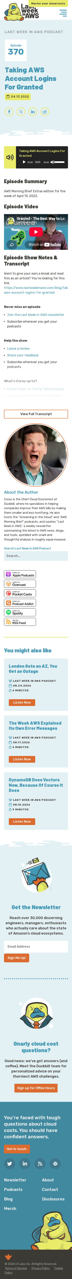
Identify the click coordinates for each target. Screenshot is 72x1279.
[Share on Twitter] (21, 111)
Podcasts (13, 1189)
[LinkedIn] (24, 1163)
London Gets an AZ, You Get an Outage (33, 668)
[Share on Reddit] (44, 111)
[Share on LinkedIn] (32, 111)
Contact (50, 1189)
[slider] (59, 161)
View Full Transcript (36, 414)
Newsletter (15, 1180)
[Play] (24, 162)
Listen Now (22, 702)
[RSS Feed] (40, 1163)
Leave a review (18, 348)
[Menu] (63, 13)
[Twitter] (9, 1163)
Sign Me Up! (17, 958)
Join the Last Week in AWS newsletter (35, 315)
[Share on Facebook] (9, 111)
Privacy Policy (41, 1268)
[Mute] (52, 162)
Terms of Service (16, 1268)
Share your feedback (23, 355)
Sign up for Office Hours (36, 1088)
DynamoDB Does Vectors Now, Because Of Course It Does (36, 785)
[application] (42, 162)
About (48, 1180)
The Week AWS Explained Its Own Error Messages (35, 725)
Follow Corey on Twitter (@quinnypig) (35, 389)
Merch (10, 1208)
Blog (8, 1199)
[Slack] (55, 1163)
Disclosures (53, 1199)
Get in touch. (17, 1149)
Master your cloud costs (48, 3)
